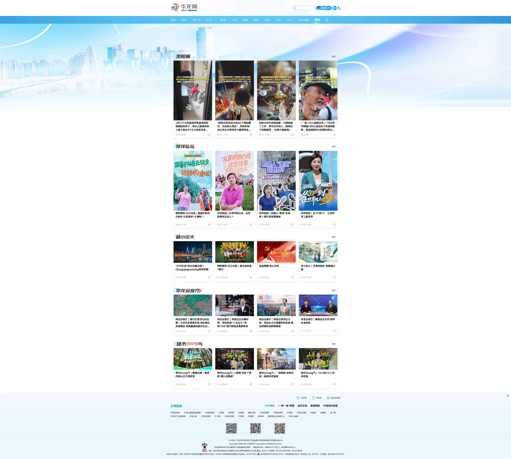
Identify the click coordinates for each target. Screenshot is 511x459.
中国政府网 (175, 413)
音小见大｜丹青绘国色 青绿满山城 (318, 267)
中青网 (289, 413)
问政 (267, 20)
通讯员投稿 (335, 397)
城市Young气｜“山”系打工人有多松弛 (318, 374)
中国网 (241, 413)
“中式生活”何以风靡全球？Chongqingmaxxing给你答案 (192, 267)
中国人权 (193, 416)
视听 (317, 20)
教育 (223, 20)
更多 (334, 56)
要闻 (173, 20)
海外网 (260, 416)
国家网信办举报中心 (276, 416)
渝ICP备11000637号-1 (336, 454)
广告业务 (239, 440)
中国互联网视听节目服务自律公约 (271, 440)
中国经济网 (278, 413)
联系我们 (247, 440)
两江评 (196, 20)
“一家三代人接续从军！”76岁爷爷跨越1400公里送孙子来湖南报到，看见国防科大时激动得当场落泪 (318, 126)
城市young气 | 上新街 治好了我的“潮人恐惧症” (234, 374)
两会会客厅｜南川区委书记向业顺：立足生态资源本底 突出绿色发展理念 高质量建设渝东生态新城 (193, 322)
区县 (208, 20)
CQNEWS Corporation (256, 444)
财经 (256, 20)
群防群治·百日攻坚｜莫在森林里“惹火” (234, 267)
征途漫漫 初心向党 (269, 265)
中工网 (217, 416)
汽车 (289, 20)
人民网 (221, 413)
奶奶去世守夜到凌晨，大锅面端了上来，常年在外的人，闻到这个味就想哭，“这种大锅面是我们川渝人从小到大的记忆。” (276, 126)
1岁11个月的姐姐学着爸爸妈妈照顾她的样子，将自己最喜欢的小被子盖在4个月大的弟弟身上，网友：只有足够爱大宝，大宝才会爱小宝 (192, 126)
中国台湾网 (301, 413)
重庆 (184, 20)
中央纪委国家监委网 (192, 413)
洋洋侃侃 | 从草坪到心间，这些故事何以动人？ (233, 214)
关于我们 (231, 440)
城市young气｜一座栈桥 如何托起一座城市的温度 (276, 374)
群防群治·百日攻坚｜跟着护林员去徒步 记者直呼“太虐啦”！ (193, 214)
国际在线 (252, 413)
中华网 (241, 416)
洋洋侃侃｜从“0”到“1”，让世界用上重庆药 (318, 214)
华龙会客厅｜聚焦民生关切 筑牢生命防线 (318, 320)
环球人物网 (293, 416)
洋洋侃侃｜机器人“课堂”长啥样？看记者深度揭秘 (274, 214)
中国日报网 (264, 413)
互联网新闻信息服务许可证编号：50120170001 (239, 454)
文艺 (234, 20)
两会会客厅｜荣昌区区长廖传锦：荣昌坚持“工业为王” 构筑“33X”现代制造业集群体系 (232, 322)
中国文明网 (206, 416)
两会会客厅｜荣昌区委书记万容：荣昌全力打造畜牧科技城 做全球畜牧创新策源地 (276, 322)
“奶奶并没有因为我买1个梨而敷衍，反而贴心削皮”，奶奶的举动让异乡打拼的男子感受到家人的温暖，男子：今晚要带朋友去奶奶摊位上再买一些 (234, 126)
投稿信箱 (254, 440)
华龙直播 (303, 20)
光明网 (323, 413)
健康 (245, 20)
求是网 (251, 416)
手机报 (319, 397)
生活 (278, 20)
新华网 (231, 413)
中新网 (313, 413)
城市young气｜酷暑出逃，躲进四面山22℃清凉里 (192, 374)
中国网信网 (209, 413)
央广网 (333, 413)
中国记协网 (229, 416)
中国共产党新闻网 (177, 416)
